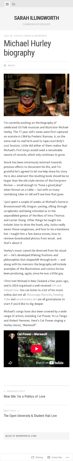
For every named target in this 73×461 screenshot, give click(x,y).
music (11, 65)
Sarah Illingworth (36, 18)
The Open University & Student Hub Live (30, 413)
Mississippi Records (39, 295)
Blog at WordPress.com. (21, 435)
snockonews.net (26, 299)
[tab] (7, 4)
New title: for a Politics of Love (24, 394)
